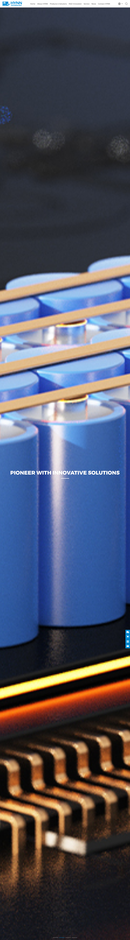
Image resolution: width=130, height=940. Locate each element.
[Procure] (127, 636)
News (94, 4)
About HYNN (42, 4)
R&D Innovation (75, 4)
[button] (55, 937)
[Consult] (127, 632)
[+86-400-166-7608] (127, 641)
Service (86, 4)
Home (32, 4)
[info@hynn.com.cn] (127, 646)
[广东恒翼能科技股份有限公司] (12, 3)
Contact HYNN (104, 4)
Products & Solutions (58, 4)
